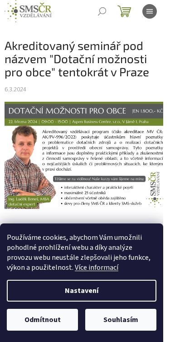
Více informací (96, 268)
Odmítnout (42, 320)
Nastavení (81, 291)
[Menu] (150, 11)
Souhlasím (120, 320)
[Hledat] (102, 11)
